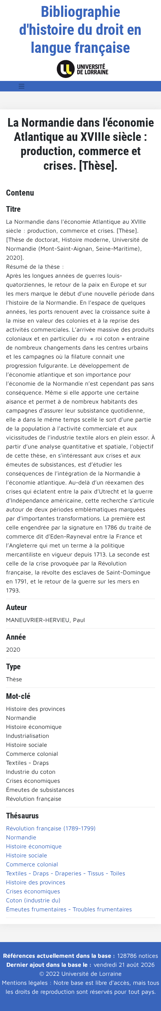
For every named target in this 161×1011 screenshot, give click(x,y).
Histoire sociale (26, 855)
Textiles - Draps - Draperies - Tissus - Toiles (65, 873)
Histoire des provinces (35, 882)
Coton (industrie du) (33, 900)
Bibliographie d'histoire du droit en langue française (80, 30)
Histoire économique (34, 846)
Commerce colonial (32, 864)
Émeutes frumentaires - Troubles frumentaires (69, 909)
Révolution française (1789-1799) (51, 828)
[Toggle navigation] (21, 86)
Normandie (21, 837)
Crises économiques (33, 891)
